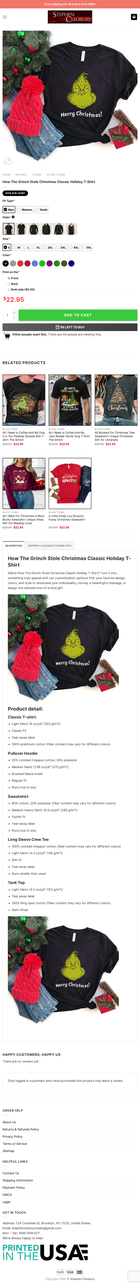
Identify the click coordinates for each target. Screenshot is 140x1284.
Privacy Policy (13, 1136)
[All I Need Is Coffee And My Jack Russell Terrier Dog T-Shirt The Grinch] (70, 400)
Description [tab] (13, 545)
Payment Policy (14, 1187)
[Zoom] (7, 161)
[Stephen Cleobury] (70, 16)
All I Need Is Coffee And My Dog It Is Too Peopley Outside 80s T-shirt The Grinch (24, 436)
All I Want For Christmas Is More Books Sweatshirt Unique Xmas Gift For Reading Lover (23, 519)
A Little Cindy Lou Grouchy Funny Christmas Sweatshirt (67, 517)
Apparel (21, 174)
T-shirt (37, 174)
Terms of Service (15, 1144)
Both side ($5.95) (23, 289)
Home (6, 174)
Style (8, 217)
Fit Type (9, 201)
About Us (9, 1122)
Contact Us (11, 1173)
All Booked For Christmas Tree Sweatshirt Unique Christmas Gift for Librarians (115, 436)
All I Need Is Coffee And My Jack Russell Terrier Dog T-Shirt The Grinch (69, 436)
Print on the (11, 272)
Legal (6, 1202)
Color (7, 255)
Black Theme (56, 174)
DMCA (7, 1195)
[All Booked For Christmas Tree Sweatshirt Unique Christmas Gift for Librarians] (116, 400)
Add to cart (78, 315)
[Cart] (134, 17)
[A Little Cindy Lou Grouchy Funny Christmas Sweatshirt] (70, 483)
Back (14, 284)
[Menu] (5, 17)
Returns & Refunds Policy (21, 1129)
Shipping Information (18, 1180)
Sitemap (8, 1151)
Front (14, 278)
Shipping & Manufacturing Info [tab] (50, 545)
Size (6, 239)
